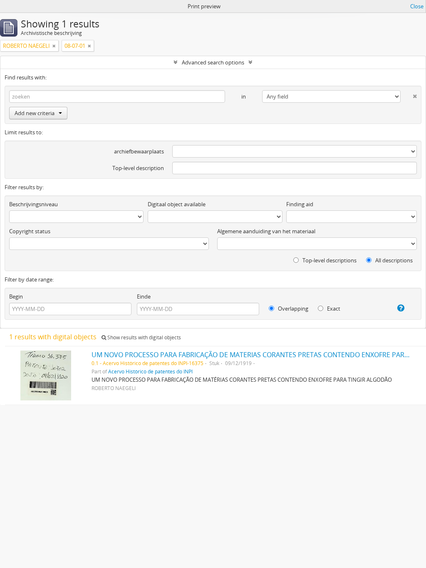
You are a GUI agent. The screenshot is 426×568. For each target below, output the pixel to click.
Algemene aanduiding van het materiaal (266, 231)
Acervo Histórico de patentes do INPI (150, 371)
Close (417, 6)
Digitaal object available (177, 204)
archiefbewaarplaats (139, 151)
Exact (333, 308)
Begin (16, 296)
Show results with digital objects (143, 337)
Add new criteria (34, 113)
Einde (144, 296)
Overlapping (292, 308)
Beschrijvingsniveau (33, 204)
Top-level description (138, 168)
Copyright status (29, 231)
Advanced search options (213, 62)
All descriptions (393, 260)
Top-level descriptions (329, 260)
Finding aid (299, 204)
